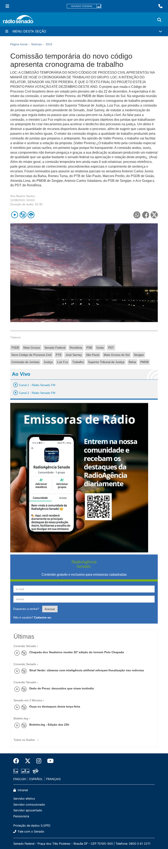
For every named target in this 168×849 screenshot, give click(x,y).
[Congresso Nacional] (25, 771)
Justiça (48, 362)
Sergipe (139, 354)
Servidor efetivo (24, 798)
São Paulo (92, 354)
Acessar (50, 609)
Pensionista (21, 816)
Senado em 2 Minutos (28, 700)
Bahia (132, 362)
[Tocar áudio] (14, 215)
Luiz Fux (62, 362)
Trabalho (78, 362)
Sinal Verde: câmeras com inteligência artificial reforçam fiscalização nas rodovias (86, 670)
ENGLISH (19, 779)
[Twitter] (27, 761)
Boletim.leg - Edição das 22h (49, 724)
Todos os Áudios (25, 739)
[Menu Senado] (7, 6)
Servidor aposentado (27, 810)
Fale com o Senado (30, 831)
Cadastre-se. (43, 617)
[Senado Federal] (84, 6)
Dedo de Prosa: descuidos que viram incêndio (61, 688)
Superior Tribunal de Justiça (106, 362)
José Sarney (74, 354)
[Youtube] (49, 761)
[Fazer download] (31, 215)
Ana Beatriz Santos (22, 196)
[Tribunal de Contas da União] (34, 771)
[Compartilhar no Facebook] (145, 215)
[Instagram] (38, 761)
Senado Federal (54, 347)
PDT (111, 347)
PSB (89, 347)
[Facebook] (17, 761)
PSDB (15, 347)
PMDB (144, 362)
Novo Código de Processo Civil (31, 354)
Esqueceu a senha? (26, 608)
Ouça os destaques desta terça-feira (54, 706)
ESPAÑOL (36, 779)
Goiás (100, 347)
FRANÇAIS (53, 779)
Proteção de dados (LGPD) (31, 825)
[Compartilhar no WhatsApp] (137, 215)
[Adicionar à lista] (23, 215)
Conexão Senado (25, 646)
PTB (58, 354)
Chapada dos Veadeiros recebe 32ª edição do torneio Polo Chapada (76, 652)
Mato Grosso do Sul (116, 354)
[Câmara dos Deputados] (16, 771)
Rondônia (76, 347)
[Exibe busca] (159, 20)
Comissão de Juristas (25, 362)
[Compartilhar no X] (154, 214)
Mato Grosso (31, 347)
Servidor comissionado (29, 804)
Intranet (22, 790)
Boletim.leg (21, 718)
